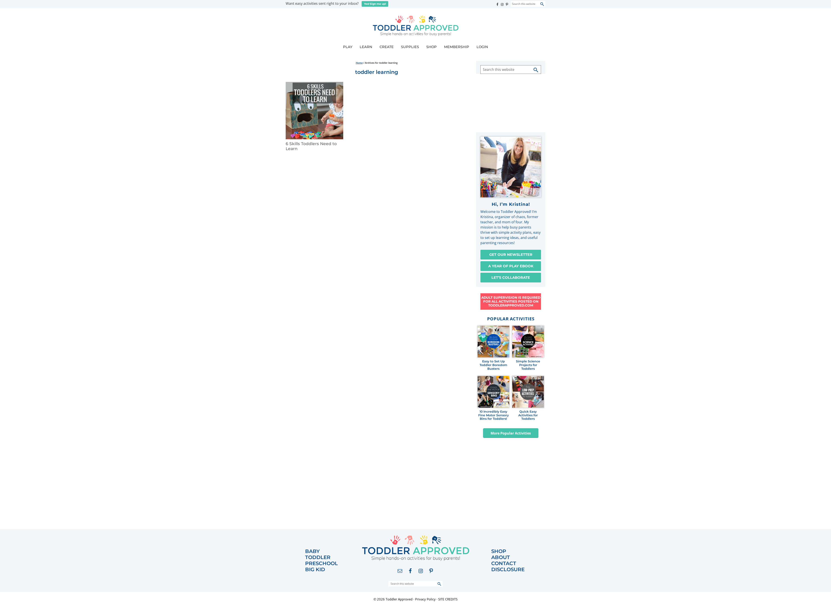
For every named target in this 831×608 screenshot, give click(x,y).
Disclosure (508, 569)
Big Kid (315, 569)
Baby (312, 551)
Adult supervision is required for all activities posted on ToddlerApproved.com (510, 301)
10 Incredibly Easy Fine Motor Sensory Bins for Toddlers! (493, 415)
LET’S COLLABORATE (510, 278)
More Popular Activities (511, 433)
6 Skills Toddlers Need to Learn (311, 146)
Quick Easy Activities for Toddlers (528, 415)
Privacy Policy (425, 599)
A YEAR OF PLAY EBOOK (510, 266)
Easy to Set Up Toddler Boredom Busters (493, 365)
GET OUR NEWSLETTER (510, 255)
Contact (503, 563)
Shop (498, 551)
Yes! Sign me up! (375, 3)
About (500, 557)
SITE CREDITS (447, 599)
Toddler (317, 557)
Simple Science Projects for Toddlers (528, 365)
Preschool (321, 563)
